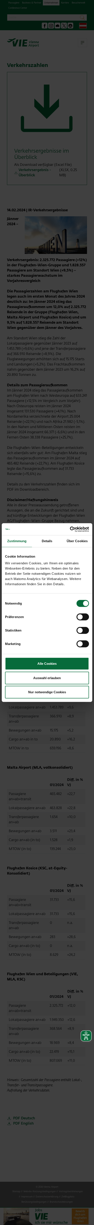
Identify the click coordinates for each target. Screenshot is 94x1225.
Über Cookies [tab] (77, 541)
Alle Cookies (47, 663)
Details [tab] (47, 541)
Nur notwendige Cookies (47, 692)
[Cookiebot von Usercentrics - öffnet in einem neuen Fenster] (70, 529)
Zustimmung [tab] (17, 541)
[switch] (83, 616)
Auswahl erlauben (47, 678)
